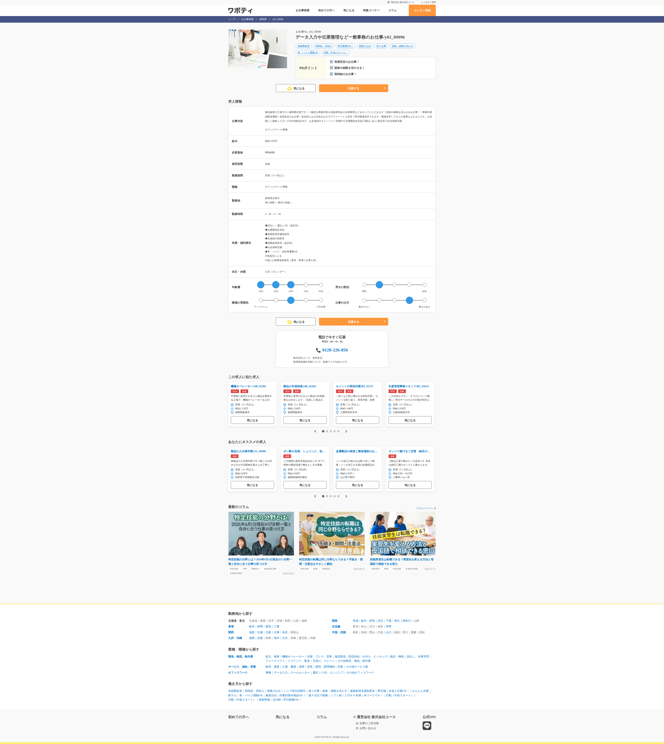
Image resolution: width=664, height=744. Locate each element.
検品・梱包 (397, 656)
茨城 (355, 620)
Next (346, 431)
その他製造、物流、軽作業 (354, 660)
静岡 (260, 626)
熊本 (276, 638)
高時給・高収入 (323, 46)
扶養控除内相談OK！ (292, 695)
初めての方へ (326, 10)
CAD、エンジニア (332, 672)
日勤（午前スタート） (336, 52)
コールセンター (300, 672)
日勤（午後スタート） (242, 699)
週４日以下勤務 (318, 695)
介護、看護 (289, 666)
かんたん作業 (420, 690)
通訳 (315, 672)
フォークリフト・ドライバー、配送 (288, 660)
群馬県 (263, 19)
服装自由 (271, 695)
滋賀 (252, 632)
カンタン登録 (422, 10)
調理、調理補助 (325, 666)
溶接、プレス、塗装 (319, 656)
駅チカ (232, 695)
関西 (231, 632)
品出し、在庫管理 (418, 656)
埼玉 (380, 620)
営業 (340, 666)
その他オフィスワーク (360, 672)
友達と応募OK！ (399, 690)
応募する (353, 88)
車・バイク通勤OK (308, 52)
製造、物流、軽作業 (240, 656)
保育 (310, 666)
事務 (268, 672)
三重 (276, 626)
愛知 (268, 626)
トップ (232, 19)
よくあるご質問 (428, 2)
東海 (231, 626)
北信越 (336, 626)
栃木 (364, 620)
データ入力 (281, 672)
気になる (348, 10)
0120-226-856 (335, 349)
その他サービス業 (357, 666)
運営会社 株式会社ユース (402, 2)
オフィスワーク (238, 672)
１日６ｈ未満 (352, 695)
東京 (397, 620)
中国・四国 (339, 632)
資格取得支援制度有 (362, 690)
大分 (285, 638)
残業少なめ (365, 46)
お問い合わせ (367, 728)
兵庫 (276, 632)
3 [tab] (330, 431)
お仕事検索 (303, 10)
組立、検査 (272, 656)
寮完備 (382, 690)
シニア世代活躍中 (295, 690)
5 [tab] (338, 431)
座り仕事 (381, 46)
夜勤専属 (264, 699)
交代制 (277, 699)
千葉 (388, 620)
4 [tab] (334, 431)
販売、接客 (272, 666)
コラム (392, 10)
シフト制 (336, 695)
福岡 (252, 638)
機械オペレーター (293, 656)
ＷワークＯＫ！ (373, 695)
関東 (335, 620)
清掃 (301, 666)
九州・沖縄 (235, 638)
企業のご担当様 (369, 723)
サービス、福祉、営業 (242, 666)
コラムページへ (424, 508)
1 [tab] (323, 431)
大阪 (268, 632)
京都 (260, 632)
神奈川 (407, 620)
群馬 (372, 620)
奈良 (285, 632)
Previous (315, 431)
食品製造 (340, 656)
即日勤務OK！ (345, 46)
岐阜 (252, 626)
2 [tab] (327, 431)
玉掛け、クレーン (324, 660)
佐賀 (260, 638)
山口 (388, 632)
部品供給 (354, 656)
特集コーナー (371, 10)
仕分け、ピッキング (374, 656)
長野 (388, 626)
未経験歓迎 (304, 46)
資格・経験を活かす (402, 46)
